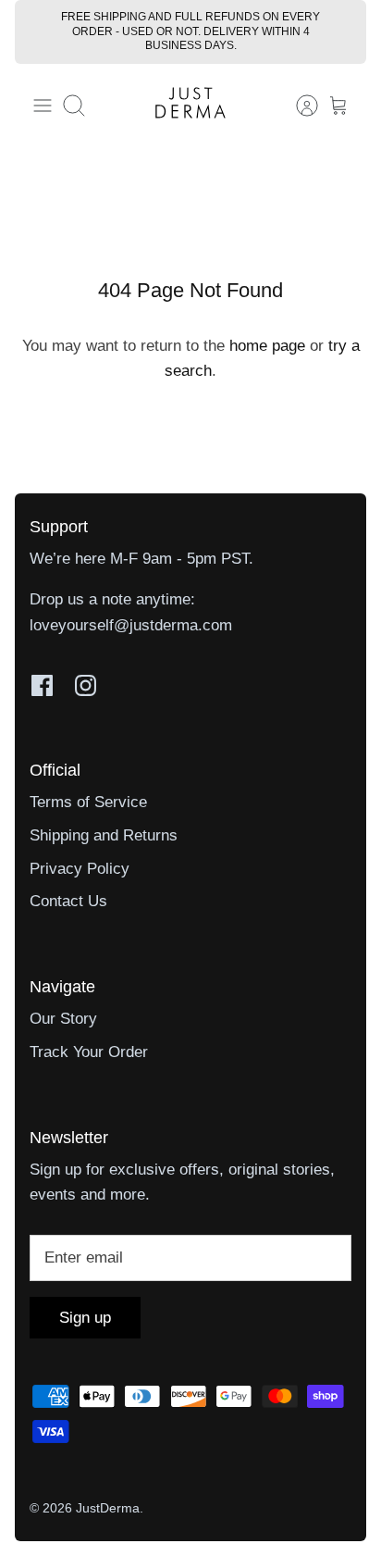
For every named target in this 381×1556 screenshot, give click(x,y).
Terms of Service (88, 802)
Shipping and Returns (104, 835)
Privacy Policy (79, 869)
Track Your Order (89, 1052)
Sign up (85, 1317)
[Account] (297, 105)
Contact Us (68, 901)
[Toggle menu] (42, 105)
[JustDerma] (190, 106)
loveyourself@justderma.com (131, 625)
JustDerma (108, 1507)
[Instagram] (85, 685)
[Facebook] (42, 685)
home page (267, 346)
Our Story (63, 1018)
